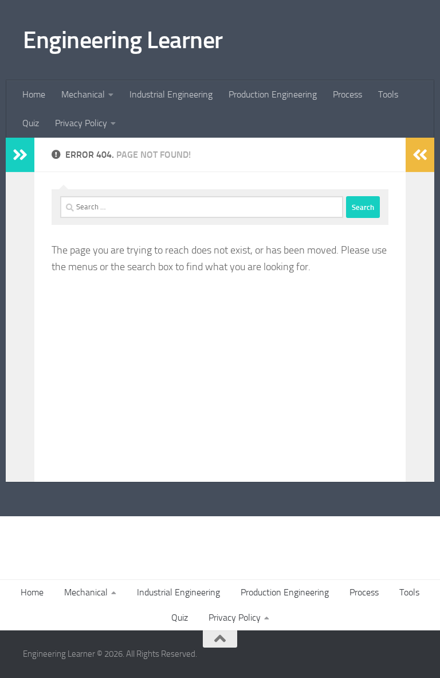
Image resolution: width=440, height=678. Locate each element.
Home (33, 94)
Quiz (30, 123)
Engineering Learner (123, 40)
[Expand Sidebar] (20, 155)
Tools (388, 94)
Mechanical (83, 94)
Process (347, 94)
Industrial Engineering (171, 94)
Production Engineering (273, 94)
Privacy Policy (81, 123)
